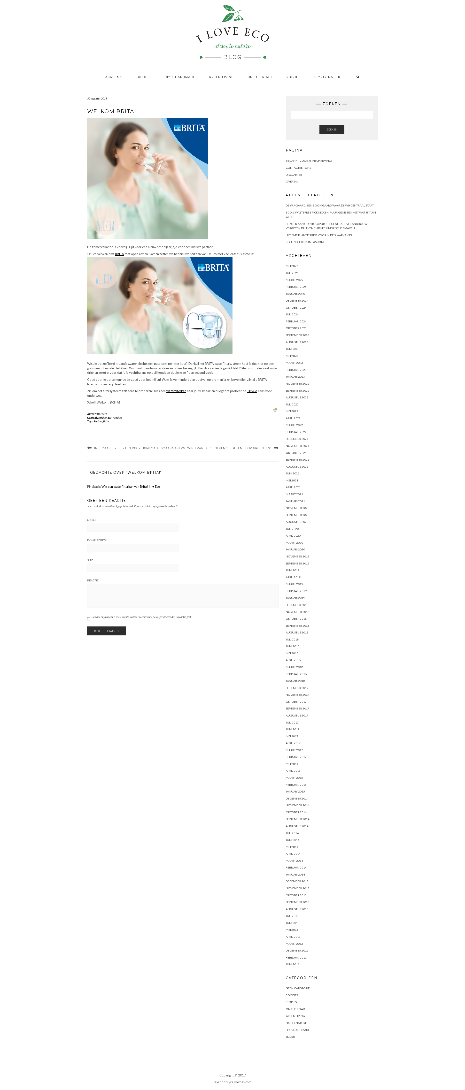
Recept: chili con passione (305, 242)
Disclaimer (294, 174)
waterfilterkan (176, 391)
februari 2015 (296, 784)
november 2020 (297, 508)
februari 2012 (296, 957)
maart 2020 (294, 542)
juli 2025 (292, 273)
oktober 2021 (296, 453)
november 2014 (297, 805)
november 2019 (297, 556)
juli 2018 (292, 639)
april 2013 (293, 936)
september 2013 (297, 902)
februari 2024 (296, 321)
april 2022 (293, 418)
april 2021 (293, 487)
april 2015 (293, 770)
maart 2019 (294, 584)
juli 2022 (292, 404)
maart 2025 (294, 280)
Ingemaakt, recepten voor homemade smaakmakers (139, 448)
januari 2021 (295, 501)
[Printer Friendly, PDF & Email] (276, 409)
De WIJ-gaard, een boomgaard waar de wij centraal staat (330, 205)
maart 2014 (294, 860)
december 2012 (297, 950)
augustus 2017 (297, 715)
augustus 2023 (297, 342)
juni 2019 (292, 570)
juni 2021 (292, 473)
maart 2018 (294, 667)
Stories (293, 77)
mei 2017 (292, 736)
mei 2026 (292, 266)
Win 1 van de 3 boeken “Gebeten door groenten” (229, 448)
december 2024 (297, 300)
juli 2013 (292, 916)
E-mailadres (97, 540)
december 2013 (297, 881)
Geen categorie (298, 988)
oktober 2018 (296, 618)
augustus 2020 (297, 522)
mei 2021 (292, 480)
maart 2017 (294, 750)
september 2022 (297, 390)
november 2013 (297, 888)
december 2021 (297, 439)
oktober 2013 (296, 895)
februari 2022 (296, 432)
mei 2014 (292, 847)
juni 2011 (292, 964)
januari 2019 (295, 598)
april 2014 (293, 853)
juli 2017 (292, 722)
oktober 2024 (296, 307)
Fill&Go (252, 391)
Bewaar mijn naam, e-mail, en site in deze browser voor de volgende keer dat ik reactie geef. (141, 616)
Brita (106, 421)
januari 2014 (295, 874)
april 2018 (293, 660)
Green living (221, 77)
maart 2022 (294, 425)
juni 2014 (292, 840)
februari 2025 (296, 287)
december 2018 (297, 605)
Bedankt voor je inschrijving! (309, 160)
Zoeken (331, 129)
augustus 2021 (297, 466)
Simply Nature (328, 77)
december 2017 (297, 688)
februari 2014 (296, 867)
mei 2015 (292, 764)
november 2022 (297, 383)
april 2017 (293, 743)
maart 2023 (294, 363)
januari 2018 (295, 681)
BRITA (119, 254)
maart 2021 (294, 494)
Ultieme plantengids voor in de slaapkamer (319, 235)
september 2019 (297, 563)
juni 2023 (292, 349)
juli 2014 (292, 833)
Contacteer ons (298, 167)
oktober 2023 (296, 328)
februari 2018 (296, 674)
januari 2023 (295, 376)
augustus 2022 (297, 397)
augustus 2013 (297, 909)
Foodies (143, 77)
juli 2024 (292, 314)
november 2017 (297, 694)
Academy (113, 77)
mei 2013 (292, 929)
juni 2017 (292, 729)
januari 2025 (295, 294)
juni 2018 (292, 646)
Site (90, 560)
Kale (216, 1082)
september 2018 (297, 625)
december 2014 (297, 798)
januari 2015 (295, 791)
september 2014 (297, 819)
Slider (290, 1036)
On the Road (260, 77)
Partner (98, 421)
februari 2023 (296, 370)
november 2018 (297, 612)
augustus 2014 (297, 826)
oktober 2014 (296, 812)
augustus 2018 (297, 632)
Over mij (292, 181)
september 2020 (297, 515)
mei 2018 (292, 653)
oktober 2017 (296, 701)
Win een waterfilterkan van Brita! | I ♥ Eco (130, 486)
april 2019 (293, 577)
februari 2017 (296, 757)
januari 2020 (295, 549)
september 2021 (297, 459)
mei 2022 (292, 411)
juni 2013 (292, 923)
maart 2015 (294, 777)
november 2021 (297, 446)
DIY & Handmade (180, 77)
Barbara (102, 413)
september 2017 (297, 708)
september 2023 (297, 335)
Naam (92, 520)
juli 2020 (292, 529)
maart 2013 (294, 943)
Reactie (93, 580)
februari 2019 (296, 591)
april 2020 (293, 535)
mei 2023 (292, 356)
